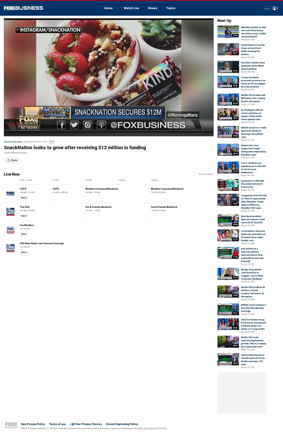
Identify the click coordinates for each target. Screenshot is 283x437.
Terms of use (57, 424)
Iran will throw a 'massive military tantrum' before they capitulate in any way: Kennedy (252, 254)
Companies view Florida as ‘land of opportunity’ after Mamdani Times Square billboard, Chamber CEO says (253, 201)
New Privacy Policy (33, 424)
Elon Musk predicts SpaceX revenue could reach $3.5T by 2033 (253, 219)
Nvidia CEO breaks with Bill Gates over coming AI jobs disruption (253, 98)
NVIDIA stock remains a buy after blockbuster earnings (253, 308)
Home (108, 8)
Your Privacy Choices (88, 424)
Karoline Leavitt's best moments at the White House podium (253, 65)
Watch (24, 198)
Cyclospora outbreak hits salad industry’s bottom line (252, 184)
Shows (152, 8)
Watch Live (131, 8)
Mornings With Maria (13, 142)
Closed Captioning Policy (122, 424)
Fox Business (23, 8)
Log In (267, 8)
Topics (170, 8)
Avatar (274, 8)
